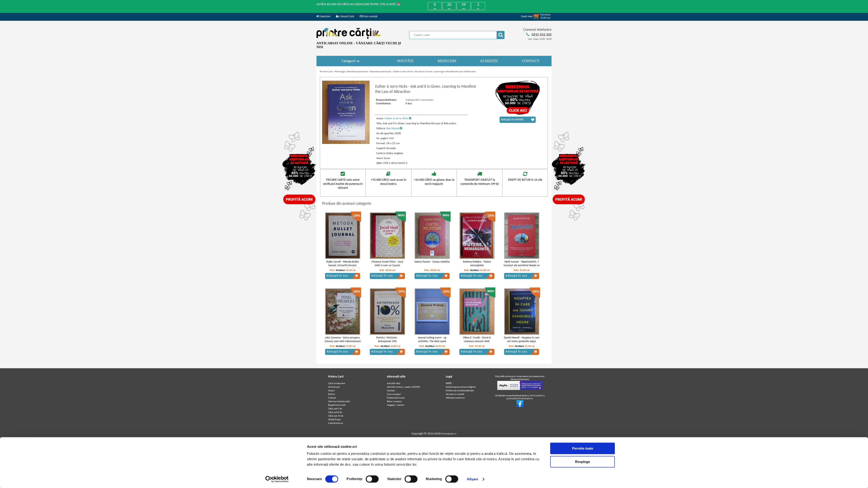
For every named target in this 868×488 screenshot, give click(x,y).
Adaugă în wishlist (512, 119)
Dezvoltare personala (380, 71)
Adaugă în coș (337, 275)
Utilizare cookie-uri (455, 398)
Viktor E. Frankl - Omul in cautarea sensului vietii (477, 339)
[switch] (372, 479)
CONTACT (530, 61)
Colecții (332, 398)
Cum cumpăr (370, 16)
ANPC (449, 383)
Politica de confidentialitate (460, 390)
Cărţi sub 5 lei (335, 409)
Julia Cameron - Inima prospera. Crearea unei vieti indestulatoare (343, 339)
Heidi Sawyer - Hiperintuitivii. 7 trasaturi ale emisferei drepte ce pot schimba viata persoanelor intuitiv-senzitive (522, 267)
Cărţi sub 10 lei (335, 416)
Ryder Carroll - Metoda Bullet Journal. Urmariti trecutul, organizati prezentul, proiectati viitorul (343, 267)
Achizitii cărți (393, 383)
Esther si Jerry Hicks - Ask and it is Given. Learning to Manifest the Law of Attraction (434, 71)
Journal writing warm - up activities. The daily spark (432, 339)
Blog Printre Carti (337, 405)
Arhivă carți (334, 387)
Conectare (324, 16)
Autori (331, 390)
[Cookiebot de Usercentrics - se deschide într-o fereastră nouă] (277, 479)
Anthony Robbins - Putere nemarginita (477, 263)
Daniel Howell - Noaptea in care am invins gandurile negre (521, 339)
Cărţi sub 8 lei (335, 412)
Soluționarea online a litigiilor (461, 387)
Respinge (582, 462)
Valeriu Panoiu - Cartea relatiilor (432, 261)
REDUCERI (447, 61)
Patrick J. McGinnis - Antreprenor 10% (387, 339)
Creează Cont (346, 16)
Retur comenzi (394, 401)
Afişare (472, 479)
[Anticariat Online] (520, 406)
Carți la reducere (336, 383)
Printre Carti (326, 71)
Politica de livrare (396, 398)
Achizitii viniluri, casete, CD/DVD (403, 387)
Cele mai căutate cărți (339, 401)
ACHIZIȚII (489, 61)
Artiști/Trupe (334, 419)
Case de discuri (335, 423)
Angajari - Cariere (395, 405)
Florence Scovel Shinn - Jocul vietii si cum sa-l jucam (387, 263)
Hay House (393, 128)
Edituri (331, 394)
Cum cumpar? (394, 394)
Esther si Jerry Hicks (397, 118)
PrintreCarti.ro (448, 434)
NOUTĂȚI (405, 61)
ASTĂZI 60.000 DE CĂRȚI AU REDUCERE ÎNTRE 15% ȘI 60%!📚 (358, 4)
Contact (391, 390)
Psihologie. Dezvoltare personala (351, 71)
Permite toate (582, 448)
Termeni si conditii (455, 394)
